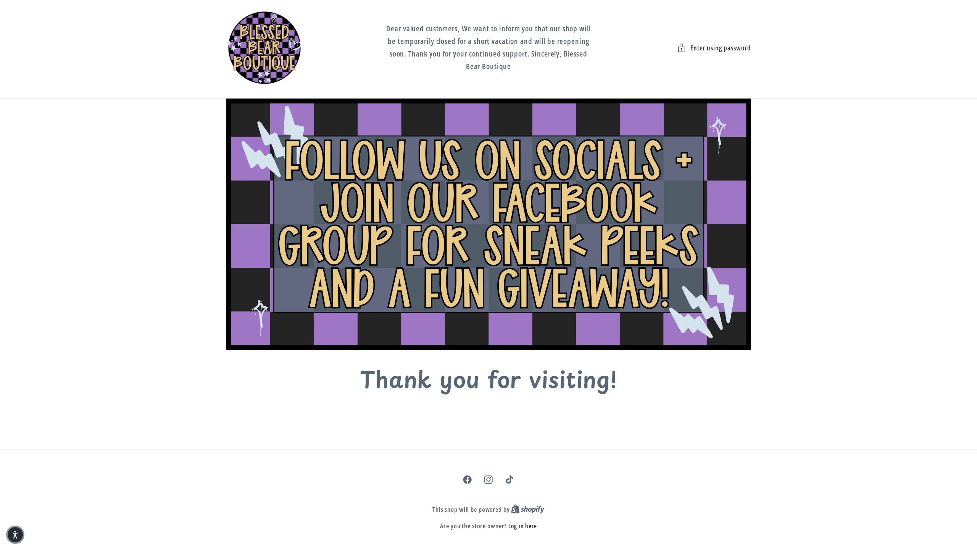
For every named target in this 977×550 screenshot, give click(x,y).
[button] (714, 47)
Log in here (522, 526)
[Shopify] (528, 509)
